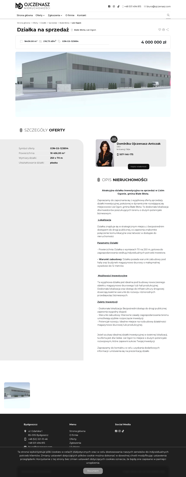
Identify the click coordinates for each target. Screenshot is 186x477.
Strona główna (25, 15)
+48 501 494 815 (36, 443)
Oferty (39, 15)
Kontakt (81, 15)
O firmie (69, 15)
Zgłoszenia (75, 443)
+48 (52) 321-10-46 (38, 439)
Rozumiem (93, 470)
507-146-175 (126, 154)
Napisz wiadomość (139, 167)
